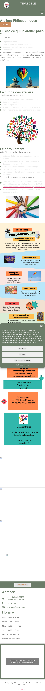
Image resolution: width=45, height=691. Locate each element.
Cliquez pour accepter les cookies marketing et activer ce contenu (22, 661)
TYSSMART (22, 689)
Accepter (22, 348)
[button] (42, 326)
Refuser (22, 354)
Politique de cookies (22, 365)
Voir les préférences (23, 360)
